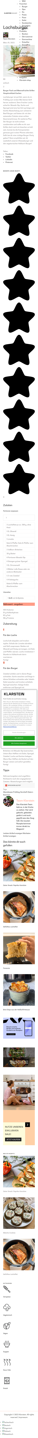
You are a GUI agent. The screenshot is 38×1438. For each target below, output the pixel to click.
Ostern (30, 792)
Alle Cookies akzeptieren (19, 743)
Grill (10, 598)
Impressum (23, 1417)
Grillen (32, 90)
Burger (6, 90)
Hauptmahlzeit (9, 93)
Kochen (18, 93)
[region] (19, 719)
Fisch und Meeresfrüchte (19, 90)
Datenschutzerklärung (9, 727)
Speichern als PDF (14, 785)
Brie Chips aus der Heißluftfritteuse (16, 1010)
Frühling (16, 792)
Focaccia (6, 968)
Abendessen (8, 792)
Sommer (6, 795)
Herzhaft (24, 792)
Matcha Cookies (9, 1233)
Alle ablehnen (19, 738)
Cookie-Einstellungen (19, 732)
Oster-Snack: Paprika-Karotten (14, 885)
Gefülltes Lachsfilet (10, 927)
